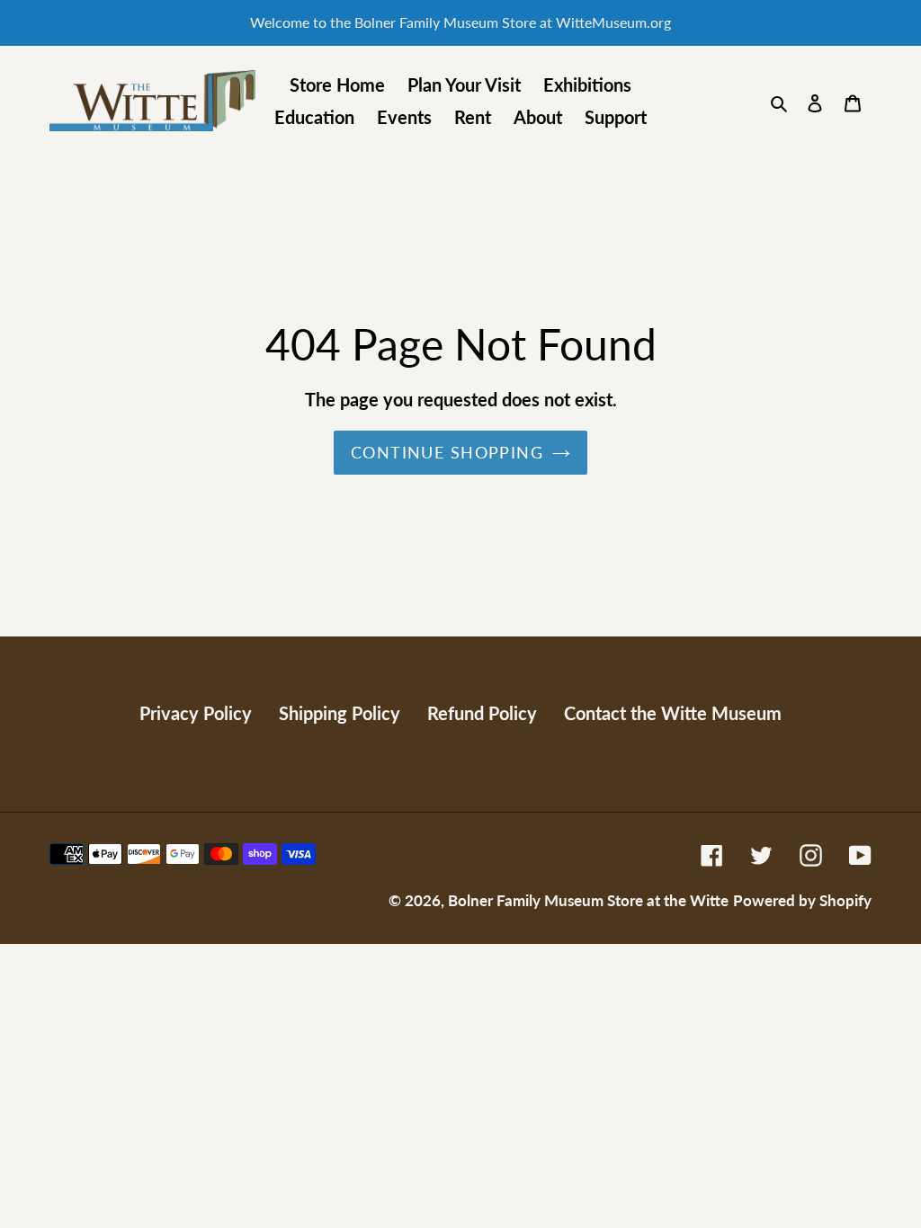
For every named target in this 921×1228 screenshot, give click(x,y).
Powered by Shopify (802, 900)
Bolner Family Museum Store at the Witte (588, 900)
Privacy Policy (195, 713)
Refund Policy (482, 713)
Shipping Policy (339, 713)
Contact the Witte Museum (673, 713)
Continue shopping (447, 452)
